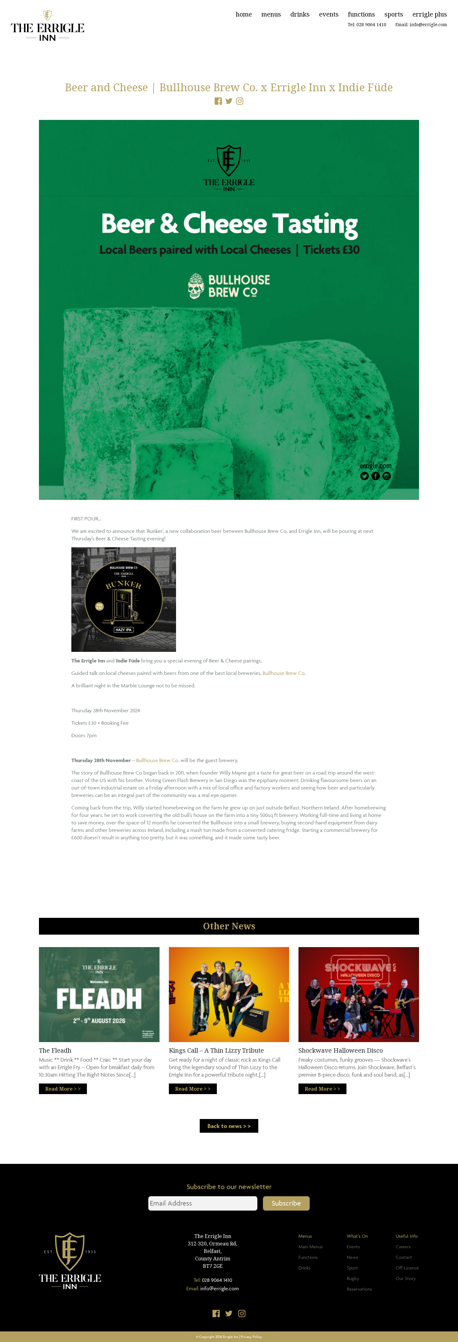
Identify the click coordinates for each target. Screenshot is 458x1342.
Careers (403, 1247)
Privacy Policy (251, 1336)
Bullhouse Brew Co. (283, 673)
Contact (404, 1257)
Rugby (353, 1278)
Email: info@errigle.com (421, 24)
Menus (271, 14)
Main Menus (310, 1247)
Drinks (300, 14)
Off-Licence (407, 1268)
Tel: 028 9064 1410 (367, 24)
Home (244, 14)
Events (329, 14)
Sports (393, 14)
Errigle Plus (430, 14)
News (352, 1257)
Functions (361, 14)
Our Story (406, 1278)
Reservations (359, 1289)
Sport (352, 1268)
